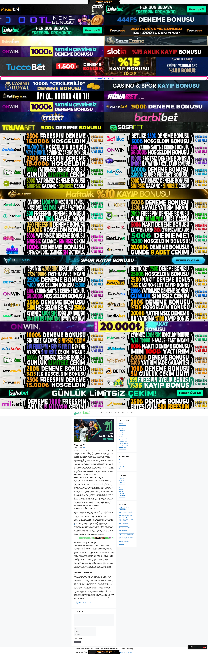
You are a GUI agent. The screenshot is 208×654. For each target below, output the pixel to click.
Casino (120, 461)
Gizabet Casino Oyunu (128, 515)
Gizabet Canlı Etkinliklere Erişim (80, 602)
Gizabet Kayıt (121, 523)
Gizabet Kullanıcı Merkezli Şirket (123, 526)
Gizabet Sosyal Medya (122, 534)
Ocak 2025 (121, 486)
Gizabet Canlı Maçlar (122, 515)
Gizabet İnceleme (109, 412)
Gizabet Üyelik (122, 449)
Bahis (120, 459)
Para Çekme (121, 464)
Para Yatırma (122, 466)
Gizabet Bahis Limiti (122, 512)
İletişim (131, 412)
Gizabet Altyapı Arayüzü (122, 511)
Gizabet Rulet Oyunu (122, 533)
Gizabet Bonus (122, 447)
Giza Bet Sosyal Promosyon (129, 534)
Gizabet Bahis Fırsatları (129, 511)
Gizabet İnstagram (123, 441)
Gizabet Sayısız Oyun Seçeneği (129, 533)
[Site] (52, 138)
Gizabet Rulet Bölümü (131, 531)
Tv (119, 468)
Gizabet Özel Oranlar (122, 541)
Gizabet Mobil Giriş (123, 445)
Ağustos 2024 (122, 495)
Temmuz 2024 (122, 497)
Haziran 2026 (122, 478)
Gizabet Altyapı (122, 439)
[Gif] (104, 194)
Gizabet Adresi (122, 428)
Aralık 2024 (121, 487)
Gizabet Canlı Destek (123, 443)
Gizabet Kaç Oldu (125, 523)
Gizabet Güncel (77, 604)
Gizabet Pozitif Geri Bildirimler (123, 531)
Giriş (76, 601)
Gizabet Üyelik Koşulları (122, 542)
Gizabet (102, 412)
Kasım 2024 (121, 489)
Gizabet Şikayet (125, 412)
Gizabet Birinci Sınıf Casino (129, 512)
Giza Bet (121, 423)
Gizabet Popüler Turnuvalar (123, 530)
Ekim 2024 (121, 491)
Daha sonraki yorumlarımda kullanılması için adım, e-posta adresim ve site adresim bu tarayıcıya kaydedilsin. (93, 638)
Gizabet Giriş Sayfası (123, 438)
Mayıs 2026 (121, 480)
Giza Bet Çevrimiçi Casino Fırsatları (124, 538)
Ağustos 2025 (122, 482)
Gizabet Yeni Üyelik (122, 537)
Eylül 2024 (121, 493)
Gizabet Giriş (117, 412)
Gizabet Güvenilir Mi (122, 520)
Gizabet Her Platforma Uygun (129, 520)
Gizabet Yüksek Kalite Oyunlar (129, 537)
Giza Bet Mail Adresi (122, 527)
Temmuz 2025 (122, 484)
